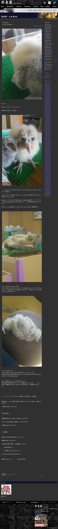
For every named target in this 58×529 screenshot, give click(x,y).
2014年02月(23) (48, 167)
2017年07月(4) (47, 116)
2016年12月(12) (48, 125)
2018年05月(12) (48, 103)
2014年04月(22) (48, 165)
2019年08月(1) (47, 84)
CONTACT (48, 6)
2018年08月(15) (48, 100)
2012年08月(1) (47, 189)
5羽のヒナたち (47, 46)
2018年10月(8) (47, 97)
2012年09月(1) (47, 188)
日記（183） (47, 76)
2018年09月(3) (47, 98)
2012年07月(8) (47, 190)
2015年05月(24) (48, 148)
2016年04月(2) (47, 134)
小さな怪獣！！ (48, 37)
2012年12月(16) (48, 184)
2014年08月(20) (48, 160)
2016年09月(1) (47, 129)
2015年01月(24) (48, 153)
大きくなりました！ (48, 53)
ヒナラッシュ (47, 39)
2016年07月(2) (47, 130)
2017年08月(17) (48, 115)
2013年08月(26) (48, 174)
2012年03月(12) (48, 195)
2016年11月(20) (48, 126)
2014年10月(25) (48, 157)
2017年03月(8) (47, 121)
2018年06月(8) (47, 102)
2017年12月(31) (48, 110)
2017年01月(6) (47, 124)
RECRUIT (55, 6)
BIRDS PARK (27, 6)
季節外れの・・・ (48, 34)
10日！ (46, 63)
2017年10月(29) (48, 112)
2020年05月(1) (47, 83)
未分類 (40, 26)
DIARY (42, 6)
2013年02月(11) (48, 181)
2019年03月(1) (47, 91)
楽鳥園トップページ (6, 502)
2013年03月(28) (48, 180)
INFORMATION (10, 6)
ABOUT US (19, 6)
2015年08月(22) (48, 144)
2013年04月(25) (48, 179)
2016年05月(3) (47, 133)
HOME (2, 6)
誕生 (45, 67)
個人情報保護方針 (34, 502)
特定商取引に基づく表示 (21, 502)
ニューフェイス (48, 48)
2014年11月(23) (48, 156)
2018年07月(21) (48, 101)
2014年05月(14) (48, 163)
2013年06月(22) (48, 176)
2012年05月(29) (48, 193)
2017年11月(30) (48, 111)
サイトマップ (53, 502)
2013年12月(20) (48, 170)
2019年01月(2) (47, 93)
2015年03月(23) (48, 151)
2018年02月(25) (48, 107)
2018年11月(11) (48, 96)
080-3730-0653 (38, 512)
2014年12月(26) (48, 154)
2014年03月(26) (48, 166)
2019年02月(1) (47, 92)
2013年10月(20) (48, 171)
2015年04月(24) (48, 149)
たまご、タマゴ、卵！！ (11, 473)
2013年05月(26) (48, 177)
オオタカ (46, 30)
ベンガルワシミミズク (49, 50)
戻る (41, 476)
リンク (44, 502)
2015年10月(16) (48, 142)
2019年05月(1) (47, 88)
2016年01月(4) (47, 138)
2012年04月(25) (48, 194)
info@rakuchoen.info (39, 513)
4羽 (45, 57)
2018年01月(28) (48, 109)
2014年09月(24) (48, 158)
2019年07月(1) (47, 86)
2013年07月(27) (48, 175)
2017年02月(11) (48, 123)
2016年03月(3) (47, 135)
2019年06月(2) (47, 87)
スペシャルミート (4, 495)
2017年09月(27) (48, 114)
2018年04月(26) (48, 105)
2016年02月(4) (47, 137)
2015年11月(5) (47, 140)
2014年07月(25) (48, 161)
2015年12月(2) (47, 139)
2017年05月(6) (47, 119)
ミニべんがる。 (9, 475)
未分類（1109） (48, 75)
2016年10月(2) (47, 128)
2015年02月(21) (48, 152)
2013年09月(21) (48, 172)
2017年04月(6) (47, 120)
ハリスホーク (47, 32)
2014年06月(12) (48, 162)
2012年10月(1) (47, 186)
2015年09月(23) (48, 143)
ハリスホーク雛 (48, 28)
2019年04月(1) (47, 89)
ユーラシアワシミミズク (49, 25)
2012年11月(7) (47, 185)
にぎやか (46, 41)
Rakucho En (50, 519)
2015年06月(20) (48, 147)
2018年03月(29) (48, 106)
